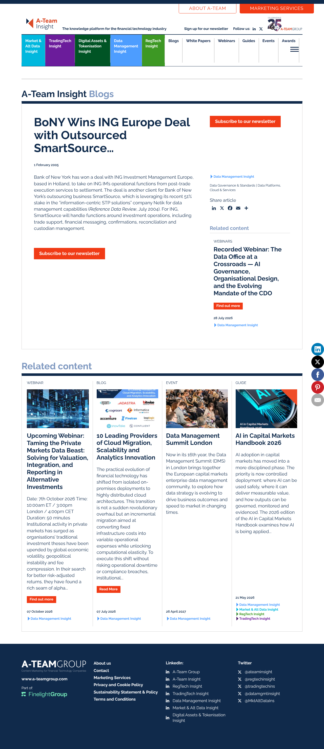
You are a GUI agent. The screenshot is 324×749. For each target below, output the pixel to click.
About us (102, 663)
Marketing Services (276, 8)
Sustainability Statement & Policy (126, 692)
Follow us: (241, 29)
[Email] (317, 400)
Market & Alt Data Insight (258, 610)
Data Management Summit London (193, 439)
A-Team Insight (186, 679)
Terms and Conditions (115, 699)
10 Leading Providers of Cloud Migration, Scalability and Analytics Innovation (127, 446)
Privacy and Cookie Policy (118, 684)
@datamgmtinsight (262, 693)
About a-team (207, 8)
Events (268, 41)
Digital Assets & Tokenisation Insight (92, 46)
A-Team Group (186, 671)
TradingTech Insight (60, 43)
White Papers (198, 41)
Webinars (226, 41)
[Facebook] (317, 374)
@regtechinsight (260, 679)
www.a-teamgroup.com (44, 679)
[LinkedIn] (317, 349)
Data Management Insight (126, 46)
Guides (248, 41)
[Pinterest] (317, 387)
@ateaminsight (258, 671)
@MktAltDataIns (259, 700)
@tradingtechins (260, 686)
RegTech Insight (153, 43)
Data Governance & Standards (232, 186)
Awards (288, 41)
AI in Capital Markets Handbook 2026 (265, 439)
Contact (101, 670)
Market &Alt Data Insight (33, 46)
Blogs (173, 41)
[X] (317, 362)
